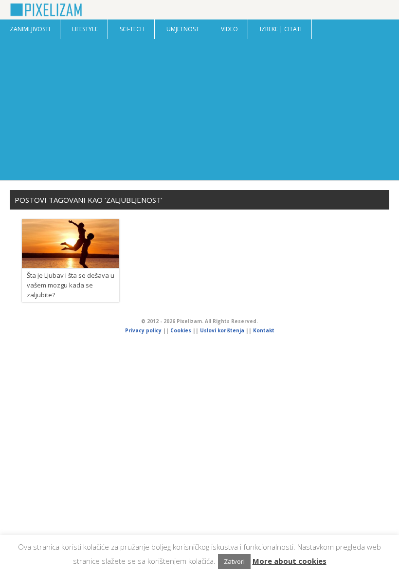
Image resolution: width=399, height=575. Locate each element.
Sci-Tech (132, 29)
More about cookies (289, 561)
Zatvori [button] (234, 561)
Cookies (181, 330)
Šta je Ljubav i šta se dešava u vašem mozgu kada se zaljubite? (70, 285)
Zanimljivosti (30, 29)
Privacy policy (143, 330)
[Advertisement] (199, 112)
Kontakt (263, 330)
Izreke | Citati (281, 29)
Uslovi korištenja (222, 330)
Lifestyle (85, 29)
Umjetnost (182, 29)
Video (229, 29)
